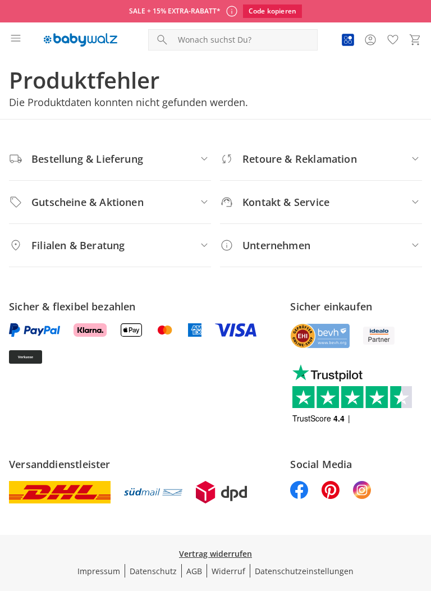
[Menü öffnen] (15, 39)
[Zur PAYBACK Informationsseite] (348, 40)
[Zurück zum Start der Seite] (420, 512)
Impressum (98, 571)
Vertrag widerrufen (215, 553)
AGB (194, 571)
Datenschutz (153, 571)
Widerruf (228, 571)
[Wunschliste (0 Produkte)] (393, 40)
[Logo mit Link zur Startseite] (80, 40)
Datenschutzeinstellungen (304, 571)
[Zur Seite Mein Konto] (370, 40)
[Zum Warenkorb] (415, 40)
